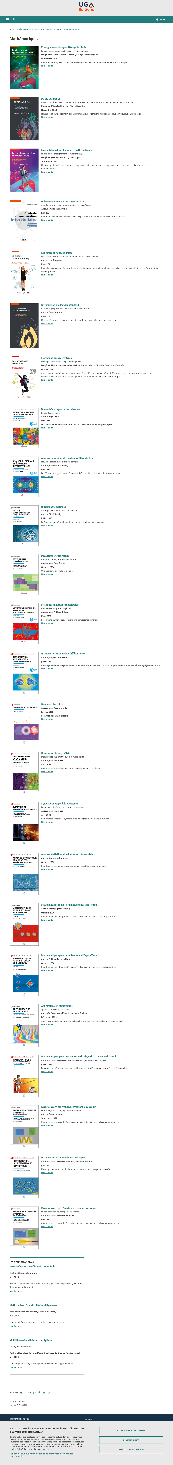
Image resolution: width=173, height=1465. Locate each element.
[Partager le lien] (49, 1392)
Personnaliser (131, 1440)
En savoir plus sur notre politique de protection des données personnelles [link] (42, 1454)
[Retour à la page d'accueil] (86, 6)
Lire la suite (16, 1290)
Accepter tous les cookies (131, 1430)
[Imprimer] (21, 1392)
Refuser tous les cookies (131, 1449)
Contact (88, 1419)
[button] (14, 19)
